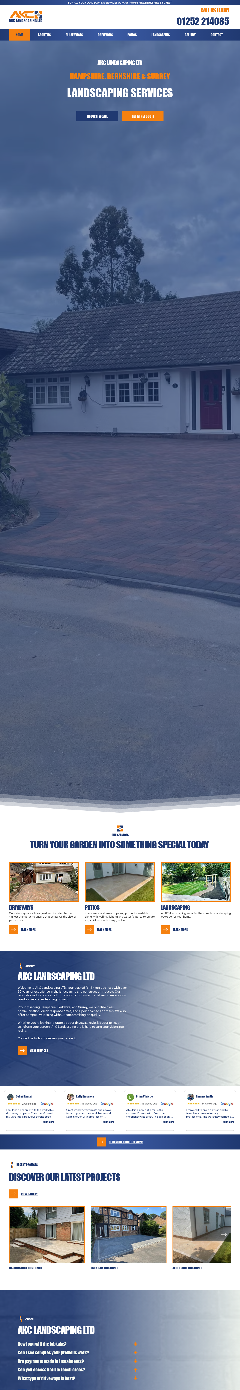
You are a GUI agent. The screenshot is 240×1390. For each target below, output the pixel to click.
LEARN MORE (28, 929)
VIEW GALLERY (29, 1194)
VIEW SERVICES (39, 1050)
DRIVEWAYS (21, 907)
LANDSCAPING (175, 907)
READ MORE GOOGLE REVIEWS (126, 1142)
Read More (48, 1121)
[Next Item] (224, 1235)
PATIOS (92, 907)
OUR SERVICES (120, 835)
